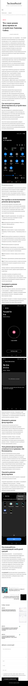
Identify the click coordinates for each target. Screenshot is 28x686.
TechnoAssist (14, 3)
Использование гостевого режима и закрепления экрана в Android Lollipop (10, 629)
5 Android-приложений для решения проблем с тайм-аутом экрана (9, 637)
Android (3, 608)
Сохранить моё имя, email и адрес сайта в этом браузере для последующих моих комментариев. (14, 674)
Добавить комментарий (14, 34)
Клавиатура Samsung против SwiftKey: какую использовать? (9, 610)
